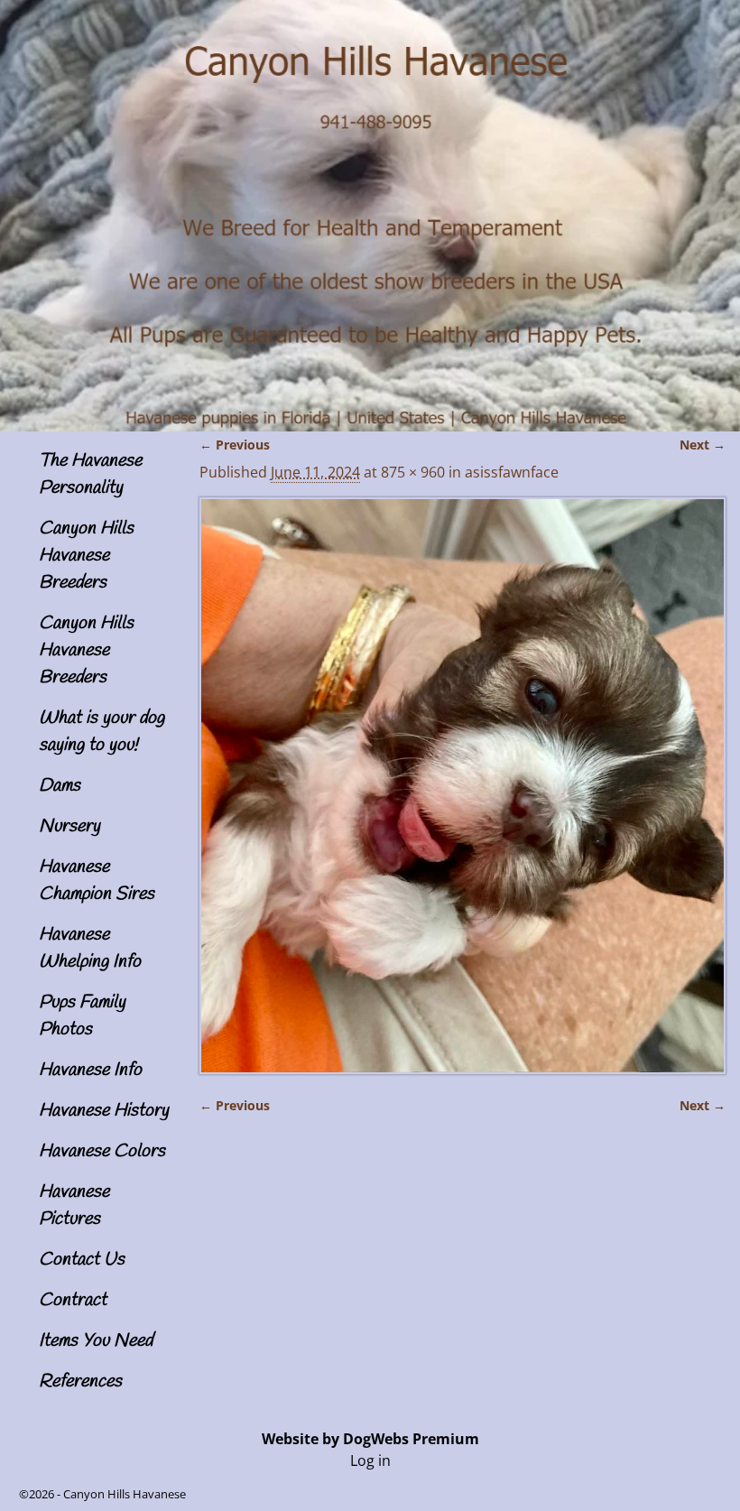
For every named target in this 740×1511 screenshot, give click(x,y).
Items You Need (96, 1341)
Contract (72, 1300)
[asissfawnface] (462, 785)
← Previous (234, 444)
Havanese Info (90, 1070)
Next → (703, 444)
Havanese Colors (102, 1151)
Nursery (69, 826)
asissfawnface (512, 472)
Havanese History (104, 1110)
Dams (59, 786)
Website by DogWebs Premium (370, 1439)
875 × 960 (413, 472)
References (80, 1381)
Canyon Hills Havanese (124, 1494)
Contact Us (82, 1259)
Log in (370, 1460)
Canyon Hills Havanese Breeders (86, 555)
